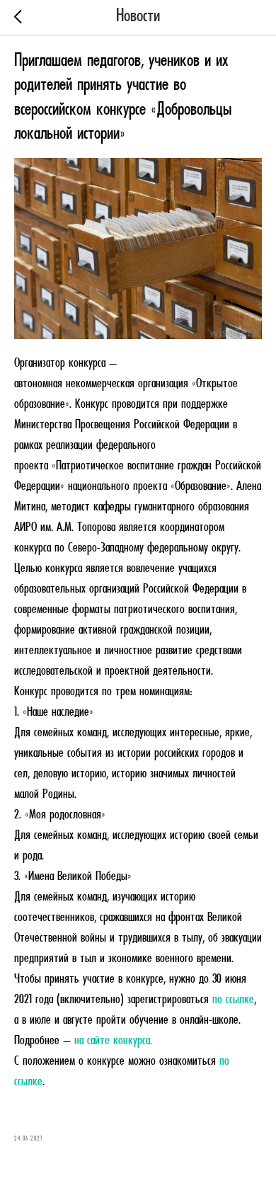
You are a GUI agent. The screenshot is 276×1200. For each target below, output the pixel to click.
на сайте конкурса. (115, 1041)
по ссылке (233, 1000)
